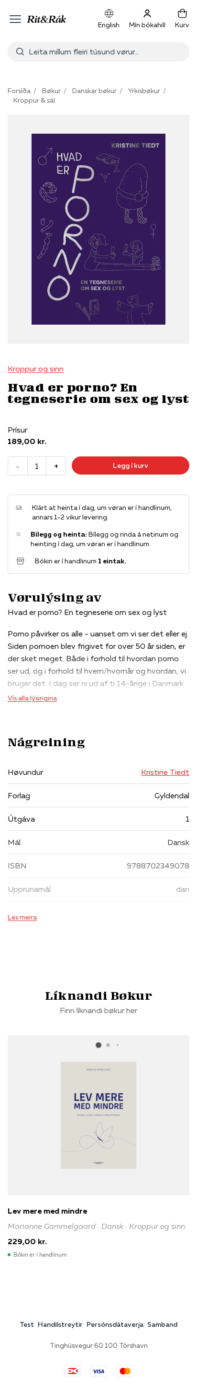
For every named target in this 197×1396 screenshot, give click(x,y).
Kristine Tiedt (165, 772)
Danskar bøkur (94, 90)
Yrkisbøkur (144, 90)
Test (27, 1324)
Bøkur (51, 90)
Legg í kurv (130, 465)
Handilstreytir (60, 1324)
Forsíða (19, 90)
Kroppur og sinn (36, 368)
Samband (162, 1324)
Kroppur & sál (34, 100)
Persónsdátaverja (115, 1324)
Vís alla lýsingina (32, 698)
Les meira (22, 917)
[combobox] (105, 51)
